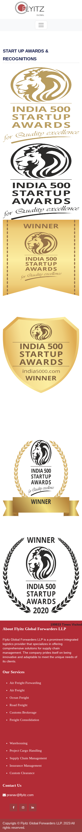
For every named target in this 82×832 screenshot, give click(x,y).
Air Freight (17, 690)
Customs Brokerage (23, 712)
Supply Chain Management (28, 758)
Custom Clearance (22, 773)
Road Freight (18, 705)
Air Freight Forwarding (25, 683)
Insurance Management (26, 765)
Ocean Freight (19, 697)
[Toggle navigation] (41, 25)
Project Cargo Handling (26, 750)
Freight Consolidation (24, 720)
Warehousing (19, 743)
